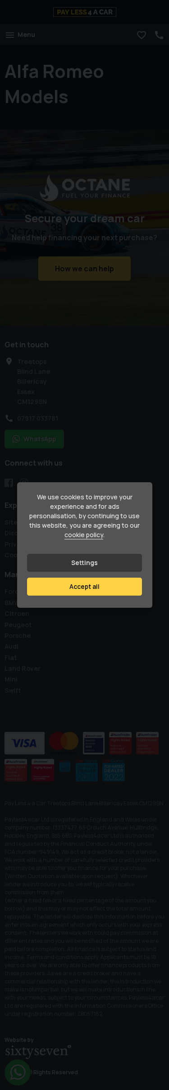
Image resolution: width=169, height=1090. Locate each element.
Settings (84, 562)
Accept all (84, 586)
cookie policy (83, 534)
